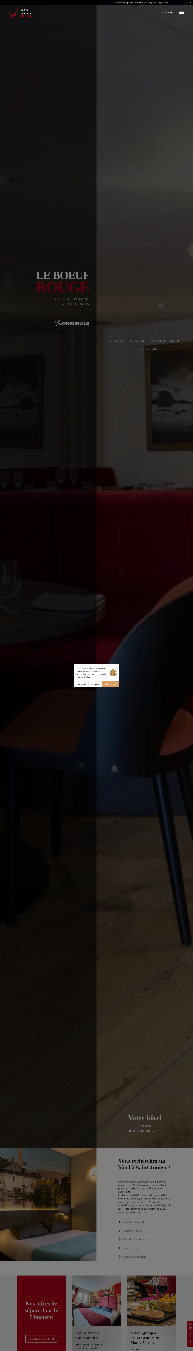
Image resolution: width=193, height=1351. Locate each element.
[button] (167, 12)
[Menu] (182, 12)
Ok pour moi (110, 684)
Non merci (81, 684)
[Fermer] (190, 2)
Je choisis (95, 684)
